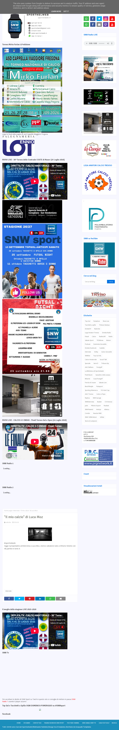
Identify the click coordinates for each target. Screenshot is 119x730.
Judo (86, 406)
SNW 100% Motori (91, 417)
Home (19, 723)
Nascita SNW (97, 413)
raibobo (8, 522)
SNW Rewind (89, 409)
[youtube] (112, 18)
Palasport (99, 386)
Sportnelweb (27, 727)
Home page (8, 511)
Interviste (16, 511)
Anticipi (98, 409)
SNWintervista (89, 402)
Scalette (102, 348)
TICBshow (100, 340)
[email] (99, 24)
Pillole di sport (96, 406)
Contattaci (37, 723)
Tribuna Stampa (104, 325)
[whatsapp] (86, 18)
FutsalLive (96, 321)
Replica (87, 398)
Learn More (56, 11)
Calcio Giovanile (106, 352)
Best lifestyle (89, 386)
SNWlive (87, 356)
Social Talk (103, 360)
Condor (87, 413)
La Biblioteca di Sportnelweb (94, 371)
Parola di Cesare (90, 383)
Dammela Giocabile (99, 344)
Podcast (87, 344)
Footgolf (99, 367)
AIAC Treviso (89, 394)
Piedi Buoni (88, 375)
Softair (102, 417)
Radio (110, 336)
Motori (108, 340)
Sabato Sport (89, 340)
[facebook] (93, 18)
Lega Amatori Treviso (92, 333)
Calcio (94, 336)
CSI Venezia (108, 402)
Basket (99, 402)
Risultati (106, 406)
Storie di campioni (91, 421)
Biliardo (87, 379)
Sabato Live (103, 383)
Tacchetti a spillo (90, 325)
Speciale (87, 363)
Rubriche (97, 329)
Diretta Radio (106, 333)
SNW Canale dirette (89, 723)
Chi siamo (26, 723)
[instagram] (105, 18)
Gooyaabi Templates (83, 727)
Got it (66, 11)
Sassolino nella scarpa (103, 375)
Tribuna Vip (105, 363)
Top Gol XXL (97, 356)
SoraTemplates (59, 727)
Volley (96, 352)
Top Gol (87, 321)
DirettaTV (88, 329)
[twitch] (105, 24)
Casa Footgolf (97, 379)
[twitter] (99, 18)
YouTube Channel (73, 723)
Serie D (96, 363)
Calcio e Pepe (100, 394)
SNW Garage (97, 398)
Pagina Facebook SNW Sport (54, 723)
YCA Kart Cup (105, 390)
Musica (114, 723)
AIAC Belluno (89, 367)
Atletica (106, 409)
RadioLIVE (102, 336)
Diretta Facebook (90, 348)
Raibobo (44, 727)
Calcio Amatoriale (91, 360)
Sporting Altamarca (91, 390)
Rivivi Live (106, 321)
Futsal (87, 336)
